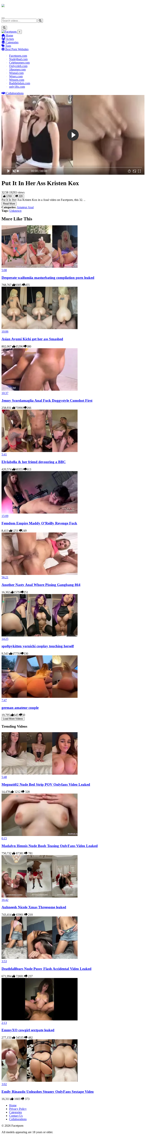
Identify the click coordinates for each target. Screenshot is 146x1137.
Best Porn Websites (17, 49)
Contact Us (16, 1115)
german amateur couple (20, 708)
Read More (9, 203)
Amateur (22, 207)
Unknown (15, 210)
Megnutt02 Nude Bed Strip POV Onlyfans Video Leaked (46, 784)
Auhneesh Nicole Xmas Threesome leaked (34, 907)
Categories (11, 42)
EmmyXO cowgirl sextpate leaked (28, 1030)
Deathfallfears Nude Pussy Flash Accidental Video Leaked (46, 969)
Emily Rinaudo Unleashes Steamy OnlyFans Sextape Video (48, 1092)
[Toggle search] (4, 28)
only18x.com (17, 86)
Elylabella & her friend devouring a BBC (34, 462)
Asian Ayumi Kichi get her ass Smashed (32, 339)
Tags (8, 45)
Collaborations (14, 93)
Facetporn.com (18, 55)
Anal (31, 207)
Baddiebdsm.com (19, 83)
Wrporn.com (16, 79)
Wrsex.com (16, 76)
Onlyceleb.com (18, 66)
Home (9, 35)
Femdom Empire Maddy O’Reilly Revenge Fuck (39, 523)
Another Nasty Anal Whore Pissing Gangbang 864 (41, 585)
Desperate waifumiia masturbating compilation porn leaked (48, 278)
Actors (9, 39)
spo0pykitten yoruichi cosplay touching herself (38, 646)
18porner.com (17, 69)
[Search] (40, 21)
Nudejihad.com (18, 59)
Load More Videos (13, 718)
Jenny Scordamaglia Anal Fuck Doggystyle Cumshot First (47, 400)
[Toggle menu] (3, 18)
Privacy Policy (18, 1108)
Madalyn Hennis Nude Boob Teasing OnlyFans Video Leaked (50, 846)
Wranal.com (16, 73)
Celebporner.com (19, 62)
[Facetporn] (16, 7)
